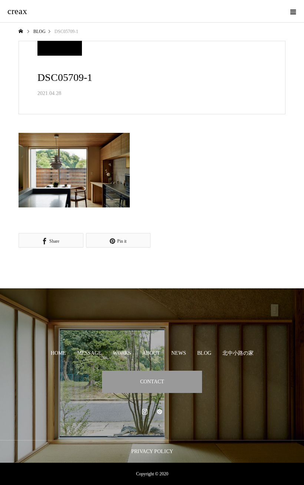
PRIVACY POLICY (152, 451)
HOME (58, 353)
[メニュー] (293, 11)
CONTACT (152, 381)
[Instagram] (144, 411)
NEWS (178, 353)
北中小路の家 (238, 353)
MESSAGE (89, 353)
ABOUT (151, 353)
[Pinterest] (159, 411)
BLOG (204, 353)
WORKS (122, 353)
